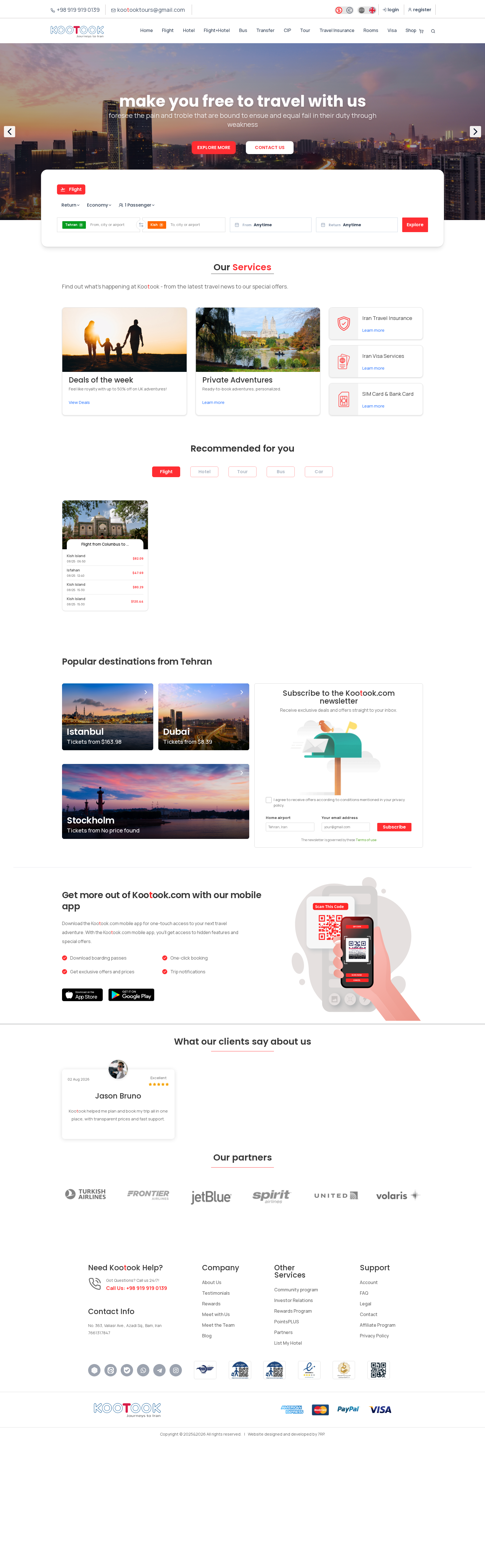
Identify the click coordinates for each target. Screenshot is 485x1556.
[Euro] (349, 10)
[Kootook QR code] (378, 1370)
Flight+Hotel (217, 30)
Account (369, 1282)
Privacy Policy (374, 1335)
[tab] (71, 189)
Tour (305, 30)
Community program (296, 1289)
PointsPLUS (286, 1321)
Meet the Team (218, 1325)
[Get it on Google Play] (131, 994)
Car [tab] (319, 471)
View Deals (79, 402)
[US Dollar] (339, 10)
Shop (411, 30)
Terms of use (366, 840)
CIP (287, 30)
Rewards (211, 1303)
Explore (415, 224)
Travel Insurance (336, 30)
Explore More (213, 147)
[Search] (433, 31)
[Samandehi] (344, 1370)
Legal (365, 1303)
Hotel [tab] (204, 471)
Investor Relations (293, 1300)
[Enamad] (309, 1370)
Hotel (189, 30)
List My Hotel (288, 1343)
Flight (168, 30)
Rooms (370, 30)
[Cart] (421, 31)
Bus (243, 30)
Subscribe (394, 827)
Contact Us (270, 147)
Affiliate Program (377, 1325)
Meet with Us (216, 1314)
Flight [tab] (166, 471)
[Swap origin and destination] (141, 225)
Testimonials (216, 1293)
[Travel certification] (240, 1370)
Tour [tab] (242, 471)
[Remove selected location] (81, 225)
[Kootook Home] (77, 31)
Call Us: (136, 1287)
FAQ (364, 1293)
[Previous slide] (9, 131)
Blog (207, 1335)
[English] (372, 10)
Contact (369, 1314)
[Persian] (361, 10)
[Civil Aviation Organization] (205, 1370)
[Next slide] (475, 131)
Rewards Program (293, 1311)
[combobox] (98, 225)
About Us (211, 1282)
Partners (283, 1332)
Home (146, 30)
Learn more (213, 402)
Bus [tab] (281, 471)
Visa (392, 30)
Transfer (265, 30)
